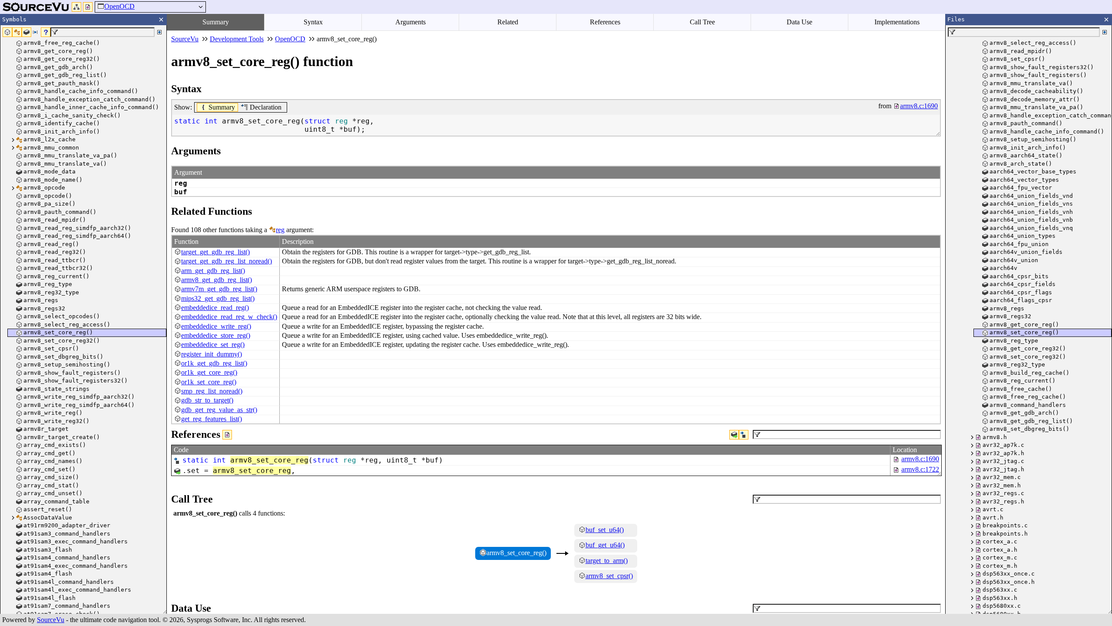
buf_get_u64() (605, 545)
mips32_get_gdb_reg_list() (218, 298)
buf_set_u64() (605, 529)
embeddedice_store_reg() (215, 335)
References (605, 22)
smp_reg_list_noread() (211, 391)
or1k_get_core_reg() (209, 372)
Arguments (410, 22)
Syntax (313, 22)
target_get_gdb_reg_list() (215, 252)
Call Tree (702, 22)
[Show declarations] (743, 435)
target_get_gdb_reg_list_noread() (226, 261)
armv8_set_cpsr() (609, 575)
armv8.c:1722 (920, 469)
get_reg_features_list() (211, 419)
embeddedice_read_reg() (215, 307)
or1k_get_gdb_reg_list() (214, 363)
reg (280, 229)
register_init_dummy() (211, 354)
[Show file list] (88, 7)
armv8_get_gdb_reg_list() (216, 279)
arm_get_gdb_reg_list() (213, 270)
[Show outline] (76, 7)
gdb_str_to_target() (207, 400)
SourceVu (50, 619)
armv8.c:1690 (920, 459)
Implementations (897, 22)
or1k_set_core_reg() (208, 382)
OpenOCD (119, 6)
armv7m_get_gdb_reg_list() (219, 289)
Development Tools (237, 39)
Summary (215, 22)
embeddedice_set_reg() (213, 344)
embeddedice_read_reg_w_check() (229, 316)
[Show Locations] (227, 435)
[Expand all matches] (159, 32)
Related (507, 22)
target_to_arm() (607, 560)
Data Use (799, 22)
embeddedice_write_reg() (216, 326)
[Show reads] (734, 435)
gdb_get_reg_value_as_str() (219, 409)
